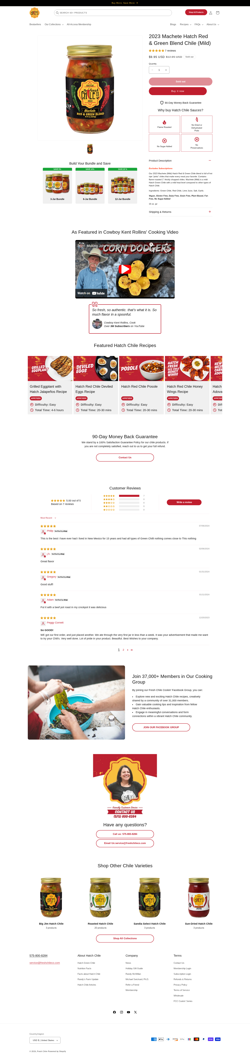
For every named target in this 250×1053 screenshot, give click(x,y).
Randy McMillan (133, 974)
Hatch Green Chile (86, 963)
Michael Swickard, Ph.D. (137, 979)
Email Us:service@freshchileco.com (125, 843)
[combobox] (113, 13)
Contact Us (125, 457)
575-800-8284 (38, 955)
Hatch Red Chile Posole (133, 358)
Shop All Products (196, 12)
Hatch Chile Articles (87, 985)
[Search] (57, 12)
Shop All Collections (125, 938)
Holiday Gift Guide (134, 968)
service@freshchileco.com (45, 962)
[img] (48, 526)
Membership (131, 990)
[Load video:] (125, 269)
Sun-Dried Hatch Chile (188, 875)
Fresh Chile (42, 1051)
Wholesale (178, 995)
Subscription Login (182, 974)
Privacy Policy (180, 985)
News (128, 963)
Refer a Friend (132, 985)
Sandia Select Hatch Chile (141, 875)
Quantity (153, 64)
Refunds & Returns (183, 979)
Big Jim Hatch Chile (39, 875)
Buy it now (177, 91)
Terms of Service (182, 990)
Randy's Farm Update (88, 979)
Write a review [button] (184, 502)
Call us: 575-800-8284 (125, 834)
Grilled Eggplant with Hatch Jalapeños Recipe (50, 360)
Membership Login (182, 968)
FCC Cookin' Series (183, 1001)
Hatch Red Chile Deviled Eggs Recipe (95, 358)
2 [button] (123, 649)
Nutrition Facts (84, 968)
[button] (54, 24)
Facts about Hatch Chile (89, 974)
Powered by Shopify (57, 1051)
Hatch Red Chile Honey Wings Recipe (187, 358)
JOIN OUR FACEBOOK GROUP (161, 727)
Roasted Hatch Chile (89, 875)
